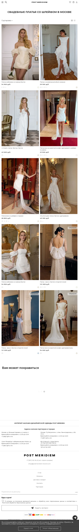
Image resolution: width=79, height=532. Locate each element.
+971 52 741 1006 (46, 447)
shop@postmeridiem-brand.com (39, 464)
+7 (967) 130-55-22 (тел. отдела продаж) (40, 460)
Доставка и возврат (39, 480)
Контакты (39, 483)
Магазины (40, 476)
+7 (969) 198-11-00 (7, 436)
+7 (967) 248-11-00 (46, 438)
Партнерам (39, 487)
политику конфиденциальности (49, 524)
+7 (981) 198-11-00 (7, 445)
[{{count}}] (73, 2)
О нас (39, 472)
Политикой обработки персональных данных (16, 503)
